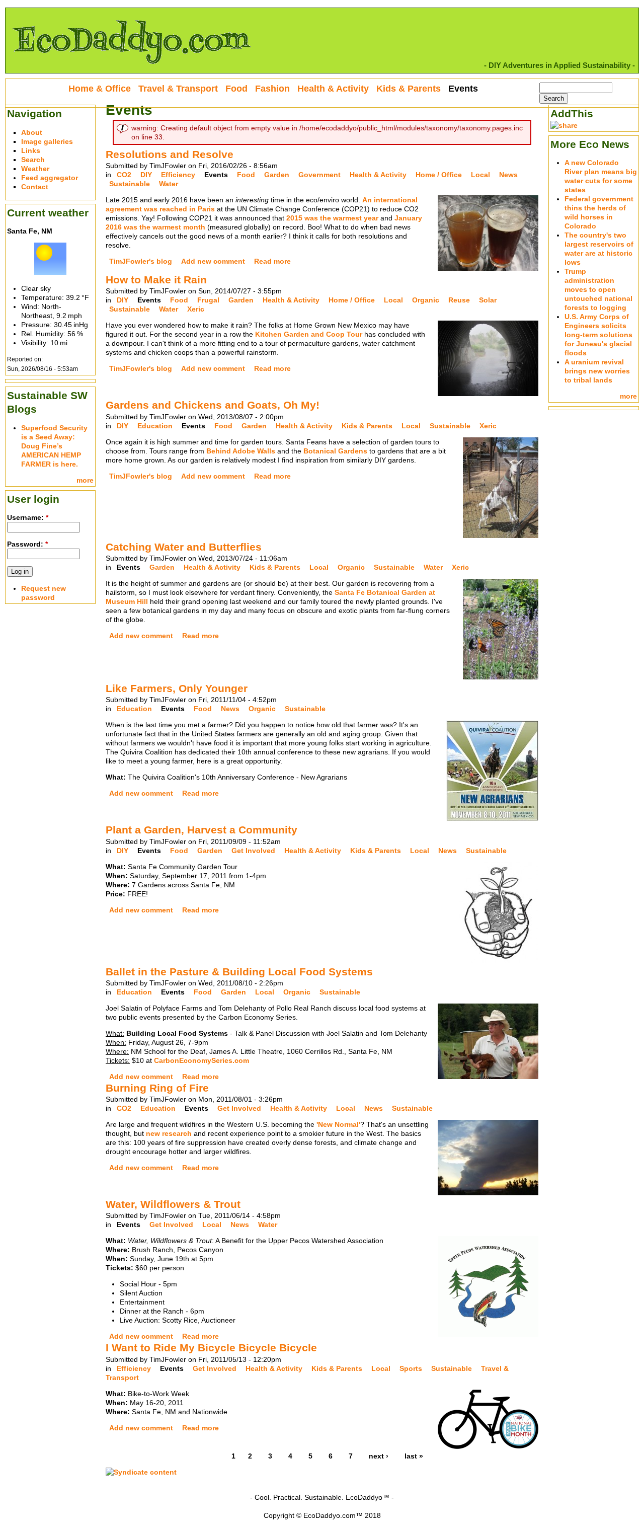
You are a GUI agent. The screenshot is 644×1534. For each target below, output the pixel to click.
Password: (27, 544)
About (31, 132)
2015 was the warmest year (332, 218)
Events (216, 175)
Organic (425, 300)
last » (414, 1456)
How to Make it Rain (156, 279)
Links (30, 150)
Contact (34, 187)
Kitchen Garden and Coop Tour (308, 334)
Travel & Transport (178, 89)
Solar (488, 300)
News (508, 175)
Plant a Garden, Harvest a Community (201, 829)
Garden (276, 175)
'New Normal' (338, 1124)
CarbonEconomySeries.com (201, 1060)
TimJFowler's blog (140, 261)
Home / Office (439, 175)
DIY (146, 175)
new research (169, 1133)
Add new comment (213, 261)
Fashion (272, 89)
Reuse (459, 300)
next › (378, 1456)
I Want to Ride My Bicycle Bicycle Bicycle (211, 1347)
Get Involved (253, 851)
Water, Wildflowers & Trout (173, 1204)
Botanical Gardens (335, 451)
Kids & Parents (367, 426)
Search (33, 160)
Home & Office (99, 89)
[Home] (131, 68)
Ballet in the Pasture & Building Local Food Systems (239, 971)
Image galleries (47, 141)
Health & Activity (378, 175)
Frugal (208, 300)
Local (480, 175)
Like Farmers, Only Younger (177, 688)
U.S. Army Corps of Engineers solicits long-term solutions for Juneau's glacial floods (598, 335)
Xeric (195, 309)
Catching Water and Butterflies (184, 547)
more (85, 480)
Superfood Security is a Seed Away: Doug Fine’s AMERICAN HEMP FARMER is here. (54, 446)
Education (155, 426)
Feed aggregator (49, 178)
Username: (27, 517)
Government (319, 175)
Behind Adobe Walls (241, 451)
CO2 (124, 175)
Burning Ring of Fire (157, 1088)
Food (246, 175)
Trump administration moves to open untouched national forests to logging (598, 289)
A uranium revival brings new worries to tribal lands (597, 371)
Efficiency (178, 175)
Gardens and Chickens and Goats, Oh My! (212, 405)
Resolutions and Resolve (169, 154)
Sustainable (129, 184)
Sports (410, 1368)
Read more (272, 261)
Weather (35, 169)
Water (168, 184)
